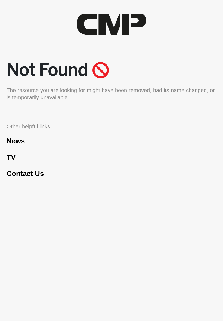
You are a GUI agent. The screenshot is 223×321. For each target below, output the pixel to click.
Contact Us (25, 173)
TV (11, 157)
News (16, 141)
